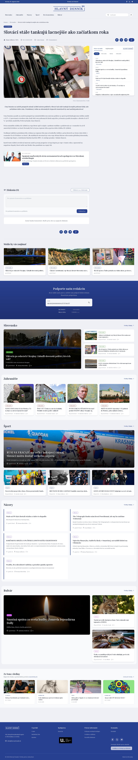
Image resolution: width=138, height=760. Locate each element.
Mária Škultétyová (88, 552)
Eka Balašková (105, 494)
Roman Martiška (23, 365)
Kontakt (113, 731)
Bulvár (60, 15)
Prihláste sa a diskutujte (80, 190)
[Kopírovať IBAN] (89, 302)
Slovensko (8, 15)
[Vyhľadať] (108, 14)
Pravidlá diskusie (89, 737)
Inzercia (60, 731)
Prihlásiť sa (82, 211)
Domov (6, 22)
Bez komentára (48, 15)
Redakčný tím (36, 734)
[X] (129, 1)
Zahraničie (19, 15)
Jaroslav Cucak (112, 339)
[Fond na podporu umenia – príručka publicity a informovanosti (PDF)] (65, 740)
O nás (33, 731)
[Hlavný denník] (69, 8)
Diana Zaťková (61, 494)
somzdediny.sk (32, 677)
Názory (29, 15)
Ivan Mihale (88, 528)
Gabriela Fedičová (112, 367)
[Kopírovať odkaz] (131, 40)
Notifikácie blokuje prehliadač (121, 748)
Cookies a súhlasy (89, 734)
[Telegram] (132, 1)
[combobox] (119, 15)
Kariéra (34, 737)
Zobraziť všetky (127, 677)
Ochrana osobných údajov (92, 731)
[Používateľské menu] (131, 15)
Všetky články (128, 325)
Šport (38, 15)
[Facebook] (127, 1)
